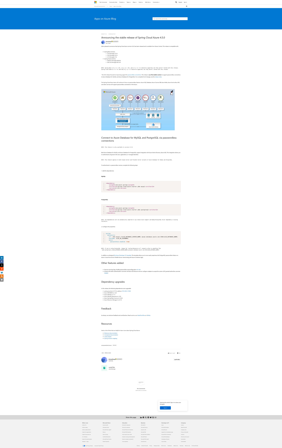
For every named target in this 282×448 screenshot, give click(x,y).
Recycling (181, 445)
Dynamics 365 (143, 429)
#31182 (139, 269)
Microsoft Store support (107, 429)
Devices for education (126, 427)
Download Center (106, 427)
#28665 (106, 273)
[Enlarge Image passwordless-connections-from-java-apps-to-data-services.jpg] (138, 109)
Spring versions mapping (110, 338)
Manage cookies (157, 445)
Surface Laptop (85, 427)
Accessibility (183, 439)
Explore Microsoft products (87, 439)
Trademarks (170, 445)
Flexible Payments (106, 441)
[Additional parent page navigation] (107, 6)
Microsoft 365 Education (126, 432)
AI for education (125, 441)
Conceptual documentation (111, 335)
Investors (182, 434)
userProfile (177, 359)
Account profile (105, 425)
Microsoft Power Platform (145, 434)
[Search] (176, 2)
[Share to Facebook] (143, 417)
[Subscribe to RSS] (153, 417)
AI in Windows (84, 436)
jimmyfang (108, 41)
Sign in (165, 408)
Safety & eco (175, 445)
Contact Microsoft (144, 445)
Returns (104, 432)
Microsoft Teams (144, 436)
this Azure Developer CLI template (122, 255)
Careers (182, 425)
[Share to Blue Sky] (150, 417)
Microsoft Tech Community (166, 434)
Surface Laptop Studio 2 (86, 429)
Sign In (185, 2)
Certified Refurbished (106, 436)
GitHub (148, 315)
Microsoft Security (144, 427)
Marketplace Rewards (165, 439)
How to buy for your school (127, 434)
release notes (158, 77)
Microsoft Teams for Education (127, 429)
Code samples (107, 336)
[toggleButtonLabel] (187, 6)
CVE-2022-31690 (126, 291)
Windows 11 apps (85, 441)
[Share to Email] (155, 417)
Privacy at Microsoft (184, 432)
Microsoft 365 (143, 432)
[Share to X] (146, 417)
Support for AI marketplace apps (167, 432)
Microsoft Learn (164, 429)
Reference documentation (110, 333)
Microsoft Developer (165, 427)
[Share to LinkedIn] (141, 417)
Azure (111, 6)
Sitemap (138, 445)
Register (180, 2)
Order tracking (105, 434)
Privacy (151, 445)
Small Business (143, 441)
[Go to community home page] (95, 2)
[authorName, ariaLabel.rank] (103, 42)
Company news (183, 429)
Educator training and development (128, 436)
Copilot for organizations (86, 432)
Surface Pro (84, 425)
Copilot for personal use (86, 434)
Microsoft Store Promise (107, 439)
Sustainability (183, 441)
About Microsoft (184, 427)
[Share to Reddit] (148, 417)
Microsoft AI (143, 425)
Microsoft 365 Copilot (145, 439)
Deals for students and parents (127, 439)
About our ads (187, 445)
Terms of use (163, 445)
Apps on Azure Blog (117, 6)
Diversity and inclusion (185, 436)
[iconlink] (104, 368)
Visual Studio (163, 441)
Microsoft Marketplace (165, 436)
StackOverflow (141, 315)
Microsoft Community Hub (99, 6)
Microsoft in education (126, 425)
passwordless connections (134, 75)
